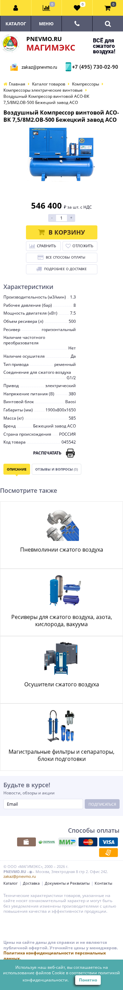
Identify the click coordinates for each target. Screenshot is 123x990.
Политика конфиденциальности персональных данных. (54, 955)
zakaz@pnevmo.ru (39, 67)
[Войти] (15, 8)
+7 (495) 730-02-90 (94, 67)
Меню (46, 24)
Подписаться (102, 804)
